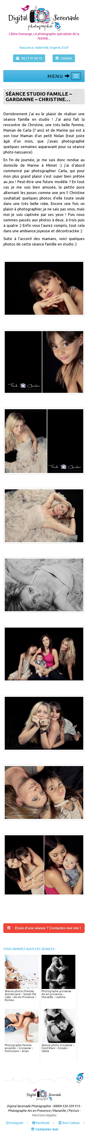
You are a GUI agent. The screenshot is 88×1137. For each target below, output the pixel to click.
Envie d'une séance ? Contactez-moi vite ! (48, 928)
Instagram (16, 1123)
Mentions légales (44, 1115)
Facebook (42, 1123)
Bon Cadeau (71, 1123)
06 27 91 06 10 (31, 58)
